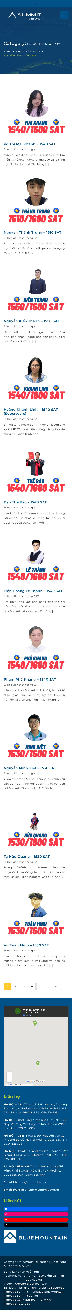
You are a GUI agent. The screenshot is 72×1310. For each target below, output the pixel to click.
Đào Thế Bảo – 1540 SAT (25, 502)
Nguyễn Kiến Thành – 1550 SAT (31, 321)
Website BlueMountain (30, 1283)
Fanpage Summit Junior (21, 1295)
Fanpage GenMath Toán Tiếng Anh (28, 1299)
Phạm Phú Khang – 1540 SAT (30, 679)
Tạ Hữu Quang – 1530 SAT (27, 857)
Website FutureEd (52, 1287)
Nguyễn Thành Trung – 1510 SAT (32, 232)
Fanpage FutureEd (17, 1303)
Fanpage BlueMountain (47, 1291)
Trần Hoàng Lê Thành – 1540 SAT (33, 591)
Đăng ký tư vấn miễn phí (21, 1271)
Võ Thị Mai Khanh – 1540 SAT (30, 144)
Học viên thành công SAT (23, 149)
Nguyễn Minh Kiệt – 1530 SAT (30, 768)
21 (56, 986)
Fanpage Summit (16, 1291)
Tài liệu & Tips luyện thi (20, 1287)
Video (8, 1283)
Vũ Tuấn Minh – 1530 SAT (26, 945)
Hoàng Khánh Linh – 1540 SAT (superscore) (31, 412)
